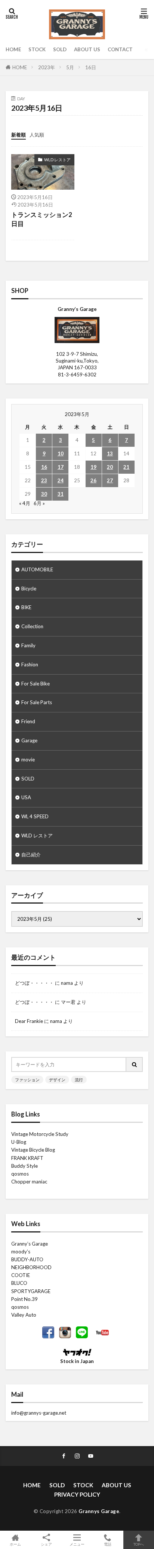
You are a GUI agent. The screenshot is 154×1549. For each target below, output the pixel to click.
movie (28, 760)
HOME (13, 49)
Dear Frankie (29, 1021)
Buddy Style (24, 1166)
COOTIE (20, 1275)
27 (110, 480)
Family (28, 645)
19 (93, 467)
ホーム (15, 1544)
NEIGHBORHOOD (31, 1267)
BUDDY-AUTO (27, 1259)
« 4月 (24, 503)
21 (126, 467)
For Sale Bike (35, 684)
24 (61, 480)
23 (44, 480)
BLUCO (19, 1283)
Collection (32, 626)
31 (61, 494)
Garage (29, 740)
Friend (28, 721)
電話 (107, 1544)
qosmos (20, 1174)
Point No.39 (24, 1299)
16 (44, 467)
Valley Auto (23, 1315)
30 (44, 494)
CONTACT (120, 49)
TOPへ (138, 1544)
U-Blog (18, 1142)
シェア (46, 1544)
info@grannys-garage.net (38, 1413)
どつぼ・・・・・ (34, 983)
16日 (90, 67)
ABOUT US (87, 49)
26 (93, 480)
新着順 (18, 135)
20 (110, 467)
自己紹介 (31, 855)
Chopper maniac (29, 1182)
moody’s (20, 1252)
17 (61, 467)
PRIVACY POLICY (77, 1494)
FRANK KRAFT (27, 1158)
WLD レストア (57, 159)
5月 (70, 67)
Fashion (29, 664)
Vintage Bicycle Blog (33, 1150)
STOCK (37, 49)
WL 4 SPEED (35, 816)
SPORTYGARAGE (30, 1291)
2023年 (46, 67)
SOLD (60, 49)
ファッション (27, 1079)
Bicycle (28, 589)
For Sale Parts (36, 702)
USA (26, 797)
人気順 (37, 135)
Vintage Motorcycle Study (39, 1134)
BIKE (26, 607)
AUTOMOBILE (37, 569)
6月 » (39, 503)
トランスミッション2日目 (41, 219)
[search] (134, 1064)
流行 (79, 1079)
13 (110, 453)
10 (61, 453)
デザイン (57, 1079)
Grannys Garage (98, 1511)
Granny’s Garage (29, 1244)
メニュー (77, 1544)
